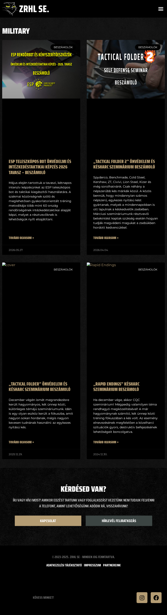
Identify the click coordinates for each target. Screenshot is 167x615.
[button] (161, 9)
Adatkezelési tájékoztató (64, 565)
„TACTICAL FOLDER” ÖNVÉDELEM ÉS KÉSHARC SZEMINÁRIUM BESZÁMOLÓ (39, 386)
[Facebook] (156, 597)
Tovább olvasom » (21, 238)
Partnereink (112, 565)
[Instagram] (142, 597)
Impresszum (92, 565)
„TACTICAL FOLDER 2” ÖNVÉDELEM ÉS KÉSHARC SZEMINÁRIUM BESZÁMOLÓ (124, 164)
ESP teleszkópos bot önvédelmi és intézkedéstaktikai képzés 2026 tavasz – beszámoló (40, 167)
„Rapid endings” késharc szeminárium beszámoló (116, 386)
